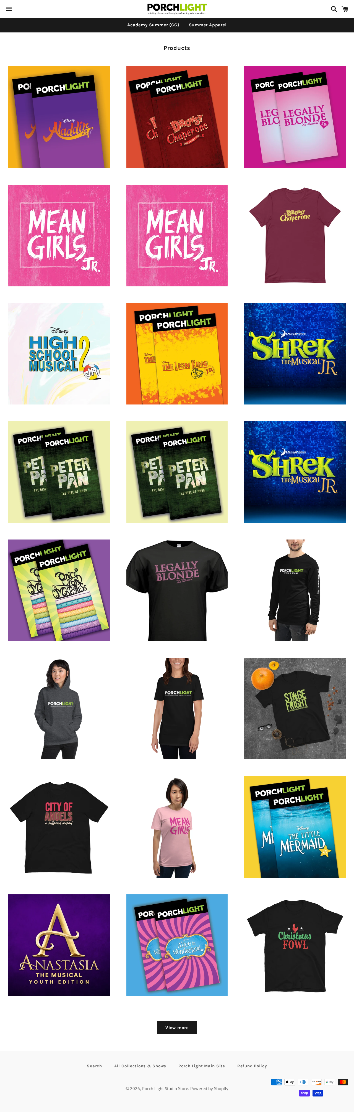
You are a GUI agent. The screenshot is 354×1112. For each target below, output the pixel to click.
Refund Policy (252, 1065)
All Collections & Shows (140, 1065)
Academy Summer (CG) (153, 24)
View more (177, 1027)
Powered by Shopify (209, 1088)
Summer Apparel (208, 24)
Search (94, 1065)
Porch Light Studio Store (165, 1088)
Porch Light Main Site (201, 1065)
